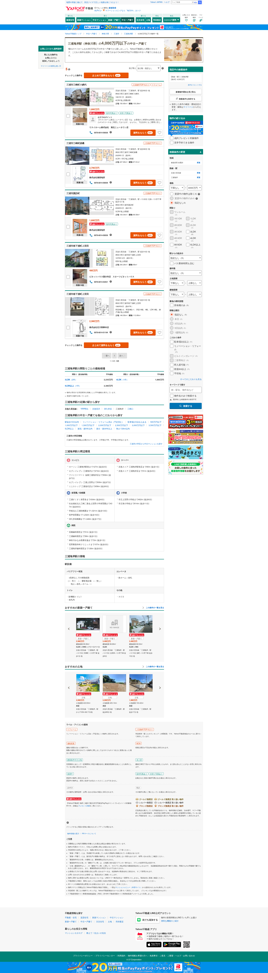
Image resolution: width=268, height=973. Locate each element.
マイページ (188, 106)
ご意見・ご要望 (166, 955)
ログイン (98, 10)
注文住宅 (140, 19)
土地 (148, 19)
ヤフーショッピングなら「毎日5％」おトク (123, 10)
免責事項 (153, 955)
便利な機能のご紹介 (170, 920)
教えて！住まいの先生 (96, 933)
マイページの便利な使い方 (51, 66)
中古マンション (99, 19)
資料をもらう (142, 132)
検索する (187, 405)
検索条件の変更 (177, 151)
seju (195, 2)
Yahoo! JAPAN (156, 2)
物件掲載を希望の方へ (138, 955)
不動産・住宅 (71, 917)
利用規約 (121, 955)
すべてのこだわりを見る (191, 379)
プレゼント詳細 (84, 805)
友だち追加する (150, 919)
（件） (71, 379)
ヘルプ (166, 2)
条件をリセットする (195, 85)
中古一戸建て (127, 19)
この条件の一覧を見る (154, 607)
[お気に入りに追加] (159, 133)
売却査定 (157, 19)
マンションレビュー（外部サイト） (128, 887)
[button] (69, 619)
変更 (198, 162)
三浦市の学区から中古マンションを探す (146, 444)
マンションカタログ (73, 933)
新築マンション (84, 19)
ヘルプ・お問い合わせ (185, 955)
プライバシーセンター (105, 955)
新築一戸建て (114, 19)
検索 (200, 2)
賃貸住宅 (70, 19)
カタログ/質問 (170, 19)
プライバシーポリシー (83, 955)
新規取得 (112, 7)
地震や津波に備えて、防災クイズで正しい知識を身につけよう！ (92, 2)
